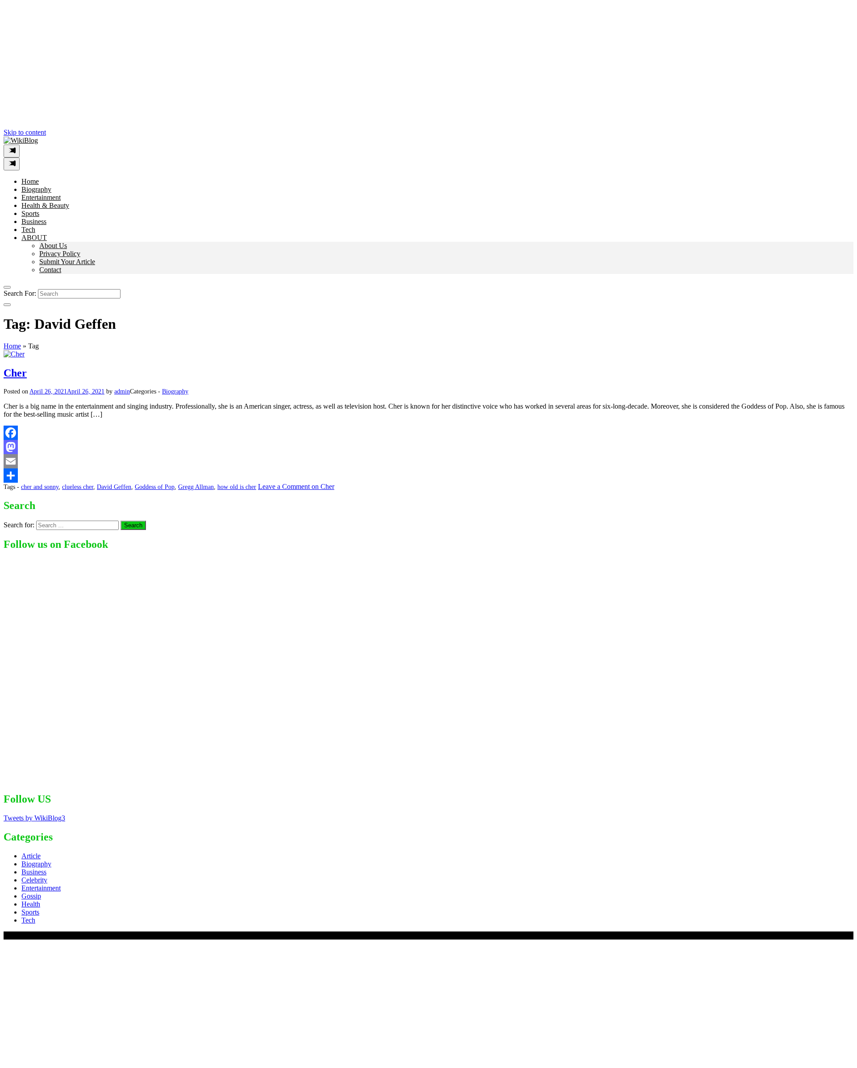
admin (122, 391)
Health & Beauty (45, 205)
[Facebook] (428, 433)
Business (33, 221)
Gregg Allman (196, 487)
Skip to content (25, 132)
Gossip (31, 896)
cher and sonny (39, 487)
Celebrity (34, 880)
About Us (53, 245)
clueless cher (77, 487)
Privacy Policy (59, 253)
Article (31, 856)
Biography (36, 189)
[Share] (428, 475)
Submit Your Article (67, 261)
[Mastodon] (428, 447)
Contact (50, 269)
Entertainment (41, 197)
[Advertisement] (271, 66)
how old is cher (236, 487)
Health (30, 904)
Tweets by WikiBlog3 (34, 818)
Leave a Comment (296, 486)
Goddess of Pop (155, 487)
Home (30, 181)
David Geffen (114, 487)
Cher (15, 373)
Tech (28, 229)
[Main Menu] (12, 151)
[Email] (428, 461)
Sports (30, 213)
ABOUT (34, 237)
